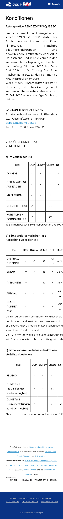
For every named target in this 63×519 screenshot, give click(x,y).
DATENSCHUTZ (30, 501)
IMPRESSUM (12, 501)
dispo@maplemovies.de (21, 122)
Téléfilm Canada (29, 470)
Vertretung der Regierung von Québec (41, 461)
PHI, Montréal (40, 456)
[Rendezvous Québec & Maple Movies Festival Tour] (18, 4)
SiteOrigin (38, 513)
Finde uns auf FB (49, 501)
